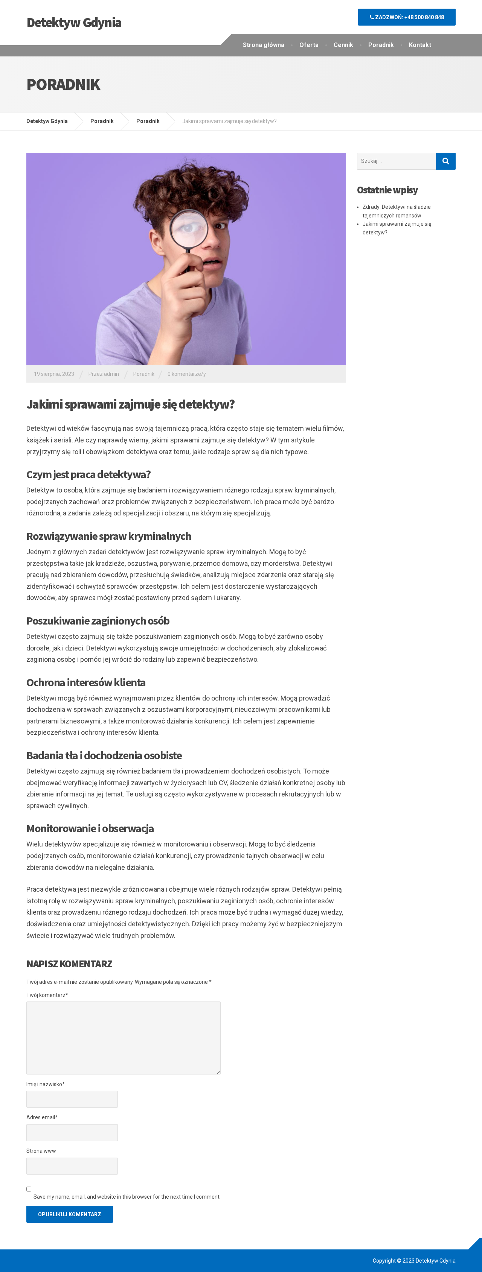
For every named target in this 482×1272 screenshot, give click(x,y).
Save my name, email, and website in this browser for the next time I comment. (127, 1197)
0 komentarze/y (187, 374)
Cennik (343, 45)
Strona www (41, 1151)
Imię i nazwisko (45, 1084)
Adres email (42, 1117)
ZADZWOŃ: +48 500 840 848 (409, 17)
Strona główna (263, 45)
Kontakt (420, 45)
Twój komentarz (47, 995)
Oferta (309, 45)
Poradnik (381, 45)
